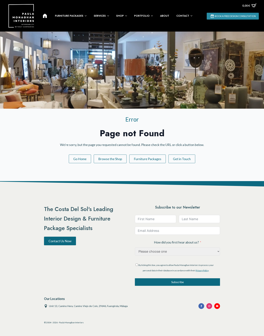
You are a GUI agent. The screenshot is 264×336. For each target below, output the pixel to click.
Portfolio (142, 16)
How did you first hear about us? (176, 242)
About (164, 16)
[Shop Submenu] (127, 16)
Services (100, 16)
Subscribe (177, 282)
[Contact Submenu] (192, 16)
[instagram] (209, 306)
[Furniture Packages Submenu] (86, 16)
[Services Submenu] (109, 16)
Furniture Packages (69, 16)
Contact (182, 16)
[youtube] (217, 306)
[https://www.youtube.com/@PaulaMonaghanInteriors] (201, 306)
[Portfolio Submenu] (153, 16)
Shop (120, 16)
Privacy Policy (202, 270)
